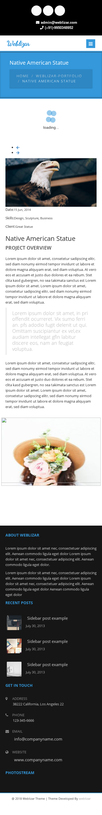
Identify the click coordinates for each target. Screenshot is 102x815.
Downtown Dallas (51, 449)
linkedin (60, 10)
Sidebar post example (47, 618)
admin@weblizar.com (59, 22)
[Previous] (17, 147)
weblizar (85, 798)
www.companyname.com (38, 759)
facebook (36, 10)
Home (23, 75)
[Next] (17, 152)
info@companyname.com (38, 739)
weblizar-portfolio (59, 75)
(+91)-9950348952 (59, 27)
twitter (48, 10)
